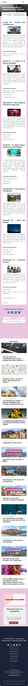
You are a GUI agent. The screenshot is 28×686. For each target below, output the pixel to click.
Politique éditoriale (14, 653)
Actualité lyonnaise (9, 14)
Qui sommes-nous (14, 646)
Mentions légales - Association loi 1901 (13, 683)
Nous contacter (14, 658)
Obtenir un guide (14, 649)
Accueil (4, 14)
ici (14, 97)
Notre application (14, 661)
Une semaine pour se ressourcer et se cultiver (19, 14)
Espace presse (14, 656)
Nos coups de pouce (14, 651)
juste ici (21, 47)
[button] (22, 2)
